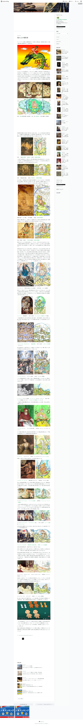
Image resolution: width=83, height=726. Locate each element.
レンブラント (19, 398)
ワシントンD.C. (45, 456)
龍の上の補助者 (22, 38)
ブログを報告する (45, 723)
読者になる (80, 3)
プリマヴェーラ (31, 522)
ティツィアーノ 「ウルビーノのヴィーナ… (45, 704)
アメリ (39, 400)
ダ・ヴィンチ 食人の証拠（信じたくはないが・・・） (65, 83)
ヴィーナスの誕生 (32, 500)
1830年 (39, 544)
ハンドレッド (32, 398)
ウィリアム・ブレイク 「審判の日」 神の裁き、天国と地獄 (32, 672)
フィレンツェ (43, 500)
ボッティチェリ (24, 500)
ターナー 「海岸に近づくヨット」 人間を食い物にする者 (65, 77)
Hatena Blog (40, 723)
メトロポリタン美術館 (33, 400)
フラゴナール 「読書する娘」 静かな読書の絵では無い (65, 142)
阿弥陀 (23, 157)
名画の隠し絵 (41, 6)
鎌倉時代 (37, 116)
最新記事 (58, 47)
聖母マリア (44, 315)
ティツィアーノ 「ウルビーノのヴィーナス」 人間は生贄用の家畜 (33, 678)
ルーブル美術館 (44, 544)
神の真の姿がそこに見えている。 (28, 691)
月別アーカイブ (59, 189)
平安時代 (28, 240)
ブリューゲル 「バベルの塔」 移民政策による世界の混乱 (65, 148)
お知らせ (57, 43)
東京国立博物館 (40, 217)
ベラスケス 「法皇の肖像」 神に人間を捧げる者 (65, 161)
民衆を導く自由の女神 (32, 544)
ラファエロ (19, 376)
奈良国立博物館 (36, 240)
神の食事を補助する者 (23, 704)
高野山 (21, 116)
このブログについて (59, 28)
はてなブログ (58, 41)
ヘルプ (57, 39)
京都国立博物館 (37, 157)
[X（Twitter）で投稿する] (23, 639)
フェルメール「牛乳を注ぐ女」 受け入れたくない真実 (65, 129)
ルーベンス (19, 315)
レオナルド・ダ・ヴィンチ (22, 480)
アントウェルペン (38, 315)
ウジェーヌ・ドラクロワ (21, 544)
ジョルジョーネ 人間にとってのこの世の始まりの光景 (65, 52)
